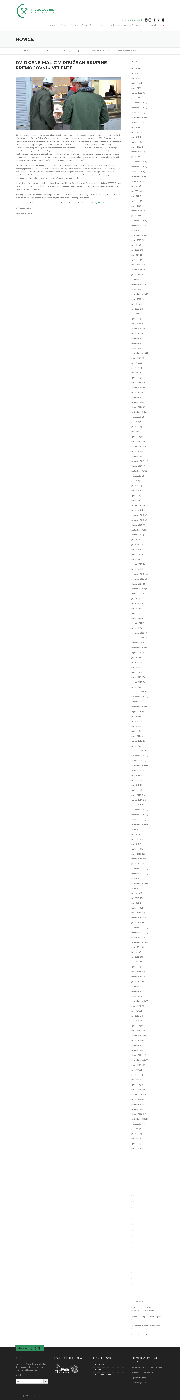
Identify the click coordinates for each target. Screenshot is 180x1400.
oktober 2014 (136, 760)
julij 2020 (135, 422)
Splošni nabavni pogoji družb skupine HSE (146, 1318)
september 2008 (138, 1119)
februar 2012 (136, 917)
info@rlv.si (142, 1378)
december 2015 (137, 692)
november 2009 (137, 1050)
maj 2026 (135, 78)
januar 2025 (136, 156)
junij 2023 (135, 250)
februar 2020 (136, 446)
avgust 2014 (136, 770)
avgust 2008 (136, 1124)
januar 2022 (136, 333)
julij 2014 (135, 775)
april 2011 (135, 967)
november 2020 (137, 402)
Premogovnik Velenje (25, 208)
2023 (133, 1183)
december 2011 (137, 927)
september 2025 (138, 117)
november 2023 (137, 225)
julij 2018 (135, 539)
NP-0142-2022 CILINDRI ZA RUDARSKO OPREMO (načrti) (142, 1309)
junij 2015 (135, 721)
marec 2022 (136, 323)
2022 (133, 1189)
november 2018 (137, 520)
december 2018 (137, 515)
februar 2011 (136, 976)
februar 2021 (136, 387)
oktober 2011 (136, 937)
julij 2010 (135, 1011)
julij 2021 (135, 363)
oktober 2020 (136, 407)
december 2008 (137, 1104)
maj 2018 (135, 549)
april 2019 (135, 495)
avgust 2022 (136, 299)
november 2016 (137, 638)
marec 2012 (136, 913)
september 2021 (138, 353)
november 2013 (137, 814)
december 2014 (137, 751)
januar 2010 (136, 1040)
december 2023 (137, 220)
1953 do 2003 (137, 1301)
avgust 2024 (136, 181)
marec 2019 (136, 500)
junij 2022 (135, 309)
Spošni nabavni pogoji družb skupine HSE (145, 1327)
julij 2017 (135, 598)
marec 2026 (136, 88)
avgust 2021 (136, 358)
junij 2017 (135, 603)
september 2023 (138, 235)
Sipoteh (98, 1370)
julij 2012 (135, 893)
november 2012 (137, 873)
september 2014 (138, 765)
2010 (133, 1260)
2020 (133, 1201)
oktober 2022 (136, 289)
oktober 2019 (136, 466)
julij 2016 (135, 657)
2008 (133, 1272)
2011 (133, 1254)
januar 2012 (136, 922)
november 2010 (137, 991)
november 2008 (137, 1109)
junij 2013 (135, 839)
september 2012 (138, 883)
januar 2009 (136, 1099)
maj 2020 (135, 432)
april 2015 (135, 731)
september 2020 (138, 412)
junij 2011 (135, 957)
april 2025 (135, 142)
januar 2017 (136, 628)
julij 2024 (135, 186)
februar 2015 (136, 741)
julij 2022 (135, 304)
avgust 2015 (136, 711)
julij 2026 (135, 68)
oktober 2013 (136, 819)
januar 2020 (136, 451)
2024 (133, 1177)
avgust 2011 (136, 947)
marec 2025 (136, 147)
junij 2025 (135, 132)
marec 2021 (136, 382)
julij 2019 (135, 481)
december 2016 (137, 633)
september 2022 (138, 294)
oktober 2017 (136, 584)
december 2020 (137, 397)
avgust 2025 (136, 122)
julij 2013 (135, 834)
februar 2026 (136, 93)
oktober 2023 (136, 230)
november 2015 (137, 697)
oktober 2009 (136, 1055)
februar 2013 (136, 859)
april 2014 (135, 790)
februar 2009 (136, 1094)
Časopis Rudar (88, 25)
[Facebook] (150, 20)
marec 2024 (136, 206)
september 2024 (138, 176)
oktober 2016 (136, 643)
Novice (103, 25)
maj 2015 (135, 726)
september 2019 (138, 471)
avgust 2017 (136, 593)
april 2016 (135, 672)
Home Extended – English (141, 1335)
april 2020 (135, 436)
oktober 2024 (136, 171)
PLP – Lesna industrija (103, 1375)
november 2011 (137, 932)
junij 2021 (135, 368)
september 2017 (138, 589)
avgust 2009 (136, 1065)
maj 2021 (135, 372)
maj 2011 (135, 962)
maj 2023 (135, 255)
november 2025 (137, 107)
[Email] (162, 20)
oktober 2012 (136, 878)
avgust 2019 (136, 476)
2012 (133, 1248)
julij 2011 (135, 952)
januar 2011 (136, 981)
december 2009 (137, 1045)
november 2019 (137, 461)
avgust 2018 (136, 535)
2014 (133, 1236)
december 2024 (137, 161)
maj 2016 (135, 667)
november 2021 (137, 343)
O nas (63, 25)
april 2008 (135, 1143)
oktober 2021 (136, 348)
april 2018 (135, 554)
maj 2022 (135, 314)
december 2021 (137, 338)
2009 (133, 1266)
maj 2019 (135, 490)
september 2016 (138, 647)
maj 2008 (135, 1138)
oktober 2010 (136, 996)
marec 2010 (136, 1030)
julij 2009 (135, 1070)
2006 (133, 1284)
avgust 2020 (136, 417)
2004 (133, 1296)
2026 (133, 1165)
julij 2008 (135, 1129)
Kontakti (154, 25)
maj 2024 (135, 196)
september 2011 (138, 942)
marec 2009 (136, 1089)
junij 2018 (135, 544)
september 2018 (138, 530)
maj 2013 (135, 844)
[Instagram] (35, 1348)
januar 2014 (136, 805)
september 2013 (138, 824)
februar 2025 (136, 152)
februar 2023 (136, 269)
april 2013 (135, 849)
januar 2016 (136, 687)
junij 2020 (135, 426)
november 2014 (137, 756)
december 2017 (137, 574)
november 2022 (137, 284)
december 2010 (137, 986)
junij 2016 (135, 662)
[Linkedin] (154, 20)
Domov (52, 25)
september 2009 (138, 1060)
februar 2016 (136, 682)
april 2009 (135, 1084)
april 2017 (135, 613)
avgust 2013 (136, 829)
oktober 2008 (136, 1114)
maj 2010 (135, 1021)
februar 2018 (136, 564)
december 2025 (137, 102)
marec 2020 (136, 441)
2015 (133, 1230)
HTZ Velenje (99, 1364)
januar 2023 (136, 274)
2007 (133, 1278)
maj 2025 (135, 137)
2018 (133, 1213)
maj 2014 (135, 785)
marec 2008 (136, 1148)
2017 (133, 1218)
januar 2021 (136, 392)
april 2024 (135, 201)
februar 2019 (136, 505)
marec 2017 (136, 618)
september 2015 (138, 706)
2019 (133, 1207)
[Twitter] (146, 20)
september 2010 (138, 1001)
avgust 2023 (136, 240)
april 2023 (135, 260)
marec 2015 (136, 736)
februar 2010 (136, 1035)
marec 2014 (136, 795)
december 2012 (137, 868)
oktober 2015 (136, 702)
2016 (133, 1224)
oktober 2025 (136, 112)
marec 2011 (136, 972)
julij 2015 (135, 716)
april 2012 (135, 908)
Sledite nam (23, 1348)
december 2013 (137, 809)
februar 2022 (136, 328)
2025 (133, 1171)
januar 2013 (136, 863)
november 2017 (137, 579)
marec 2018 (136, 559)
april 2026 (135, 83)
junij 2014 (135, 780)
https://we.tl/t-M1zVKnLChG (98, 203)
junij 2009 (135, 1075)
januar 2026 (136, 98)
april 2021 (135, 377)
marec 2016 (136, 677)
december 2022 (137, 279)
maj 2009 (135, 1080)
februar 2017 (136, 623)
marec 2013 (136, 854)
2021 (133, 1195)
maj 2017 (135, 608)
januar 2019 (136, 510)
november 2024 (137, 166)
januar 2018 (136, 569)
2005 (133, 1290)
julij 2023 (135, 245)
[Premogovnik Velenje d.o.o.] (35, 11)
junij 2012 (135, 898)
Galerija (73, 25)
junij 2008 (135, 1133)
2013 (133, 1242)
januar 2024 (136, 215)
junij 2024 (135, 191)
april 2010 (135, 1026)
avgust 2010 (136, 1006)
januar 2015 (136, 746)
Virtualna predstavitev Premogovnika (128, 25)
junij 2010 (135, 1016)
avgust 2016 (136, 652)
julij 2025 (135, 127)
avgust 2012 (136, 888)
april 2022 (135, 319)
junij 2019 (135, 485)
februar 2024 (136, 211)
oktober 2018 (136, 525)
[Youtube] (158, 20)
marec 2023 (136, 265)
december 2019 (137, 456)
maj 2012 (135, 903)
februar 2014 (136, 800)
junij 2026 (135, 73)
